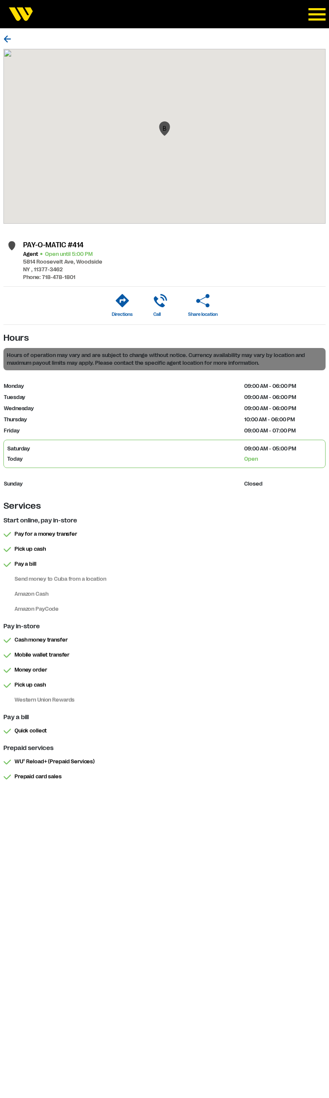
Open (251, 459)
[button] (164, 128)
